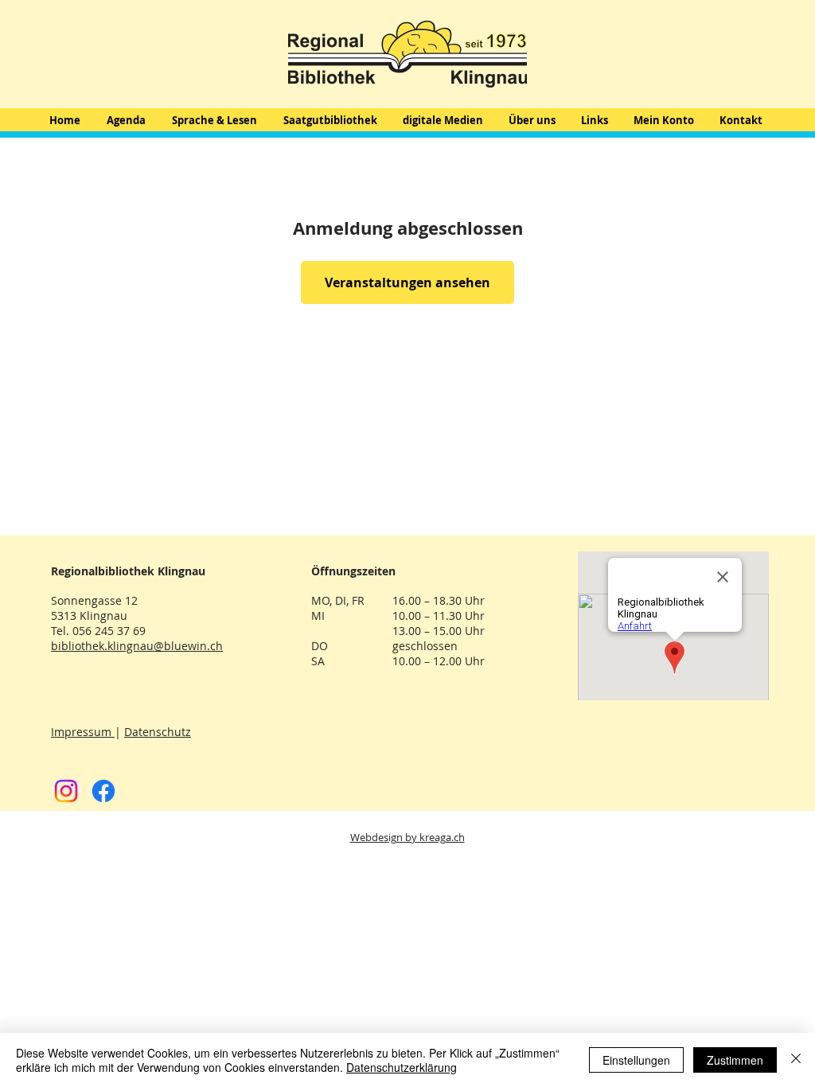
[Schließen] (795, 1060)
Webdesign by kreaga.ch (407, 837)
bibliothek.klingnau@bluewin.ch (137, 645)
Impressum (83, 731)
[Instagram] (66, 791)
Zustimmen (735, 1060)
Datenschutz (157, 731)
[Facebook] (103, 791)
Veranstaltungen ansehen (407, 282)
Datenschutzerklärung (401, 1067)
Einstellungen (636, 1060)
